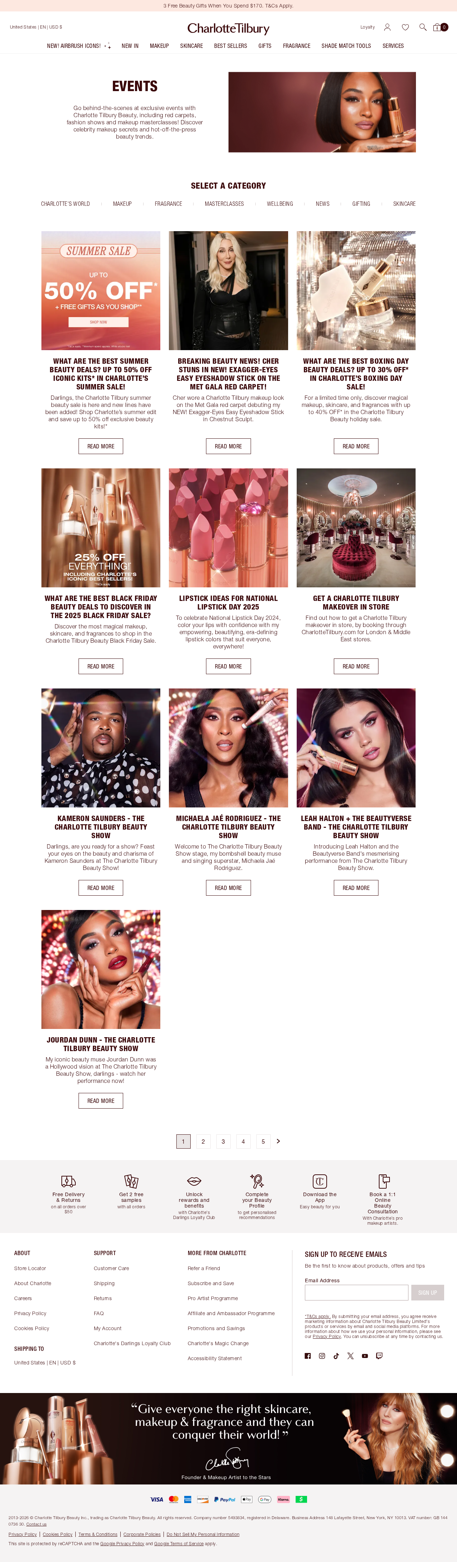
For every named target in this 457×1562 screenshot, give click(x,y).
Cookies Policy (31, 1328)
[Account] (387, 27)
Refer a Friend (204, 1268)
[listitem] (79, 47)
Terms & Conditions (98, 1534)
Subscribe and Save (211, 1283)
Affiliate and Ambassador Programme (231, 1313)
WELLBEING (280, 203)
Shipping (104, 1283)
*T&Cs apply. (318, 1316)
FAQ (99, 1313)
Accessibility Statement (215, 1358)
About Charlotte (32, 1283)
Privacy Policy (30, 1313)
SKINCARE (404, 203)
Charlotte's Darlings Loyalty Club (132, 1343)
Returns (103, 1298)
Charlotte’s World (65, 203)
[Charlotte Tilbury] (228, 27)
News (323, 203)
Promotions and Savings (216, 1328)
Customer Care (111, 1268)
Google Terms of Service (179, 1543)
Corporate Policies (142, 1534)
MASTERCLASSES (224, 203)
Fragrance (168, 203)
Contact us (36, 1524)
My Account (108, 1328)
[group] (71, 1196)
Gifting (361, 203)
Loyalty (368, 27)
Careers (23, 1298)
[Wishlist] (405, 27)
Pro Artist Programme (213, 1298)
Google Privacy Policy (122, 1543)
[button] (423, 27)
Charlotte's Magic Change (218, 1343)
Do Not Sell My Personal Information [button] (203, 1534)
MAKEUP (122, 203)
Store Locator (30, 1268)
